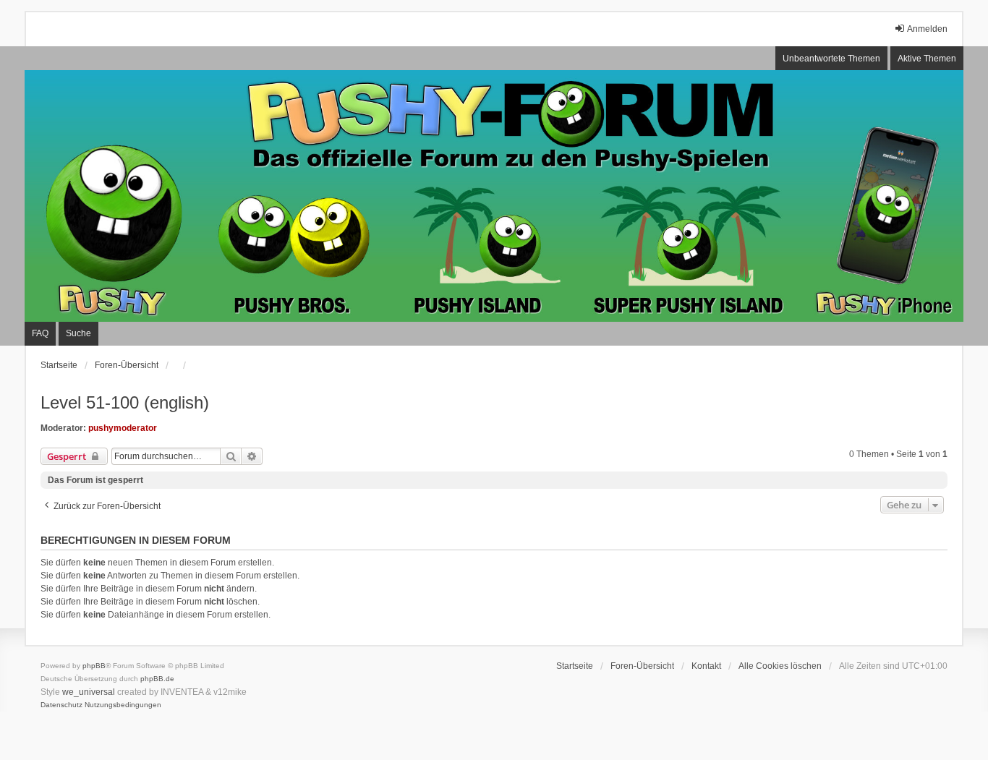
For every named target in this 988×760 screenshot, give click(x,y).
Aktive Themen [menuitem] (927, 59)
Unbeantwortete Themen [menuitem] (831, 59)
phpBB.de (157, 679)
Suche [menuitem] (78, 333)
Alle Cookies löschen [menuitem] (780, 666)
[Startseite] (494, 196)
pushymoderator (122, 428)
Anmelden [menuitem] (927, 29)
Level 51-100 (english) (125, 402)
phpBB (94, 666)
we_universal (88, 692)
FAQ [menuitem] (40, 333)
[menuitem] (61, 705)
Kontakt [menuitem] (706, 666)
